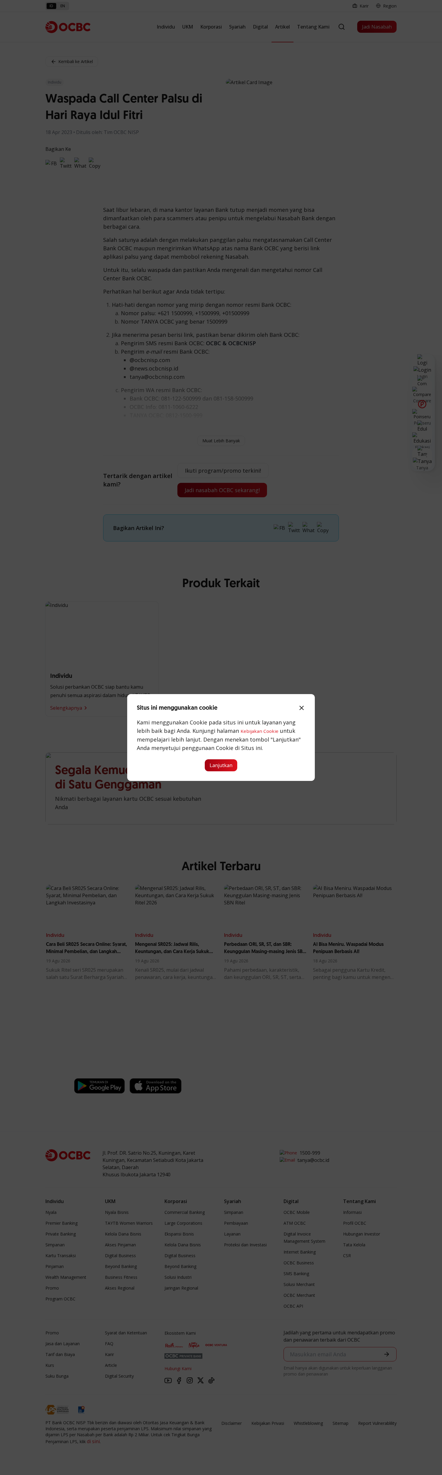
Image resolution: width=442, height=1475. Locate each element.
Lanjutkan (221, 765)
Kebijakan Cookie (259, 731)
